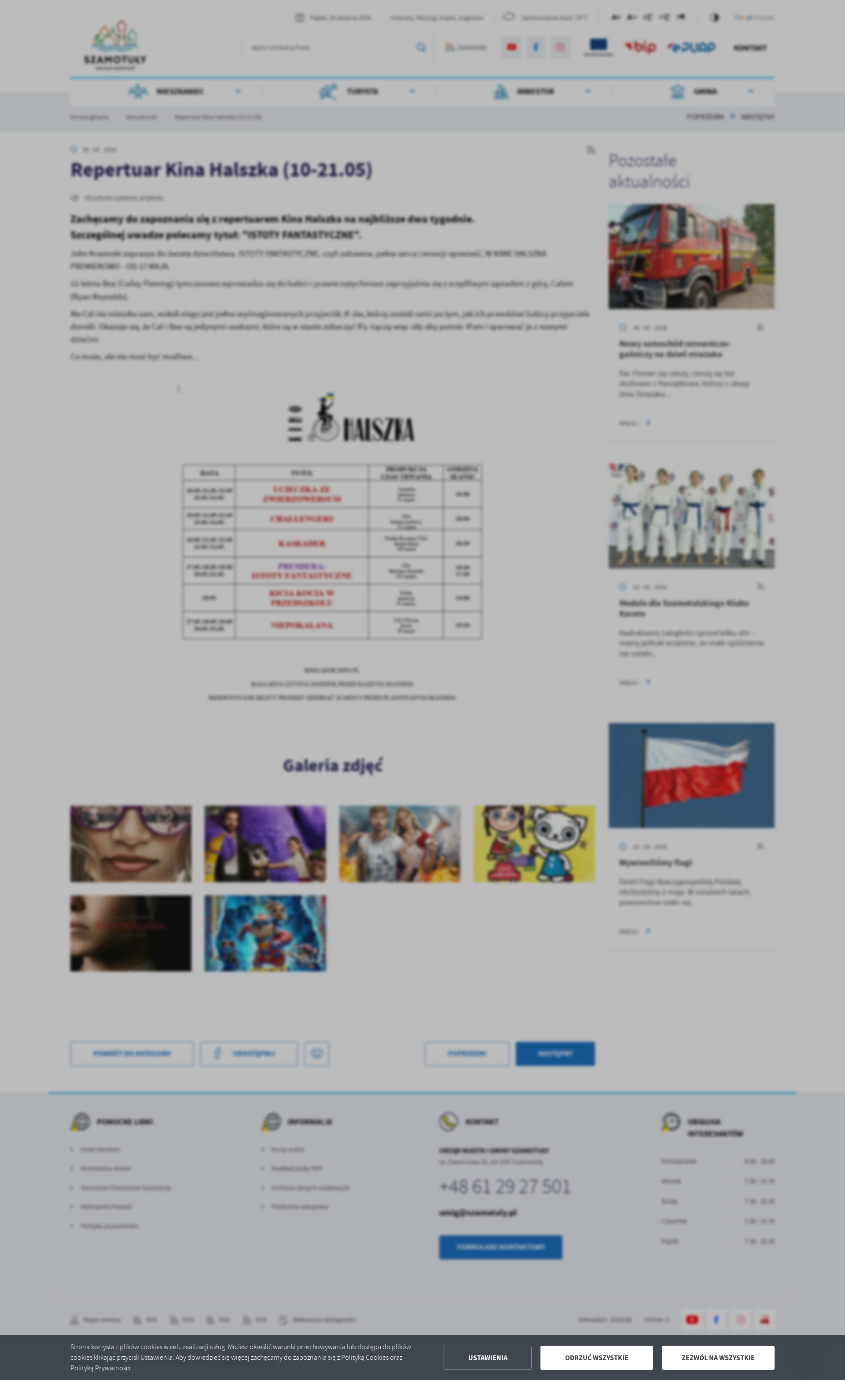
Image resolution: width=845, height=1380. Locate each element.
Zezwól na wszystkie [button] (718, 1357)
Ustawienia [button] (487, 1357)
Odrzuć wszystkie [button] (596, 1357)
